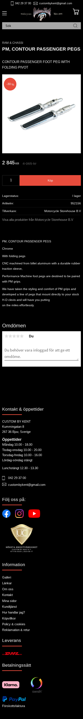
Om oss (7, 589)
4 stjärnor (18, 336)
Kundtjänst (9, 606)
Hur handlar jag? (13, 612)
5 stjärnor (22, 336)
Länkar (7, 583)
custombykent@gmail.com (55, 3)
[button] (3, 15)
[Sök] (75, 26)
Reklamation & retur (16, 630)
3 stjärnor (14, 336)
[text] (10, 163)
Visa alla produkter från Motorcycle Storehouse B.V (37, 219)
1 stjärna (6, 336)
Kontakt (7, 595)
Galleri (6, 577)
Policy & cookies (13, 624)
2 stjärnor (10, 336)
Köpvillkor (9, 618)
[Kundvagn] (76, 12)
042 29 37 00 (23, 3)
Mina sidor (9, 601)
